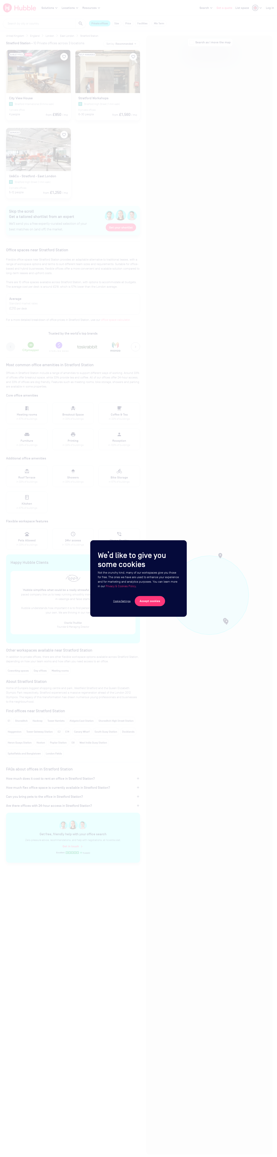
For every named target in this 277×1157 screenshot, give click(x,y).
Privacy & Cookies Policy (121, 586)
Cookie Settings (122, 601)
